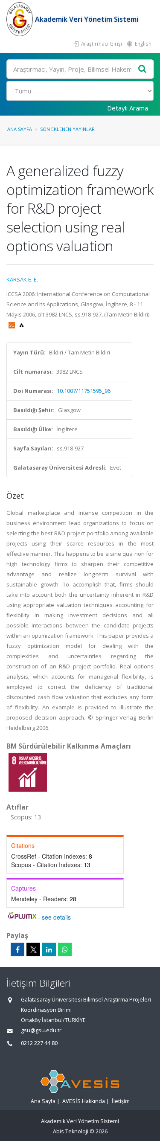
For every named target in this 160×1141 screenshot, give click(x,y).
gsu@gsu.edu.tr (41, 1030)
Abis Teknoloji (70, 1131)
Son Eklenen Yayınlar (67, 129)
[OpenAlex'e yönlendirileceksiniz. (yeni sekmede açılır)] (21, 324)
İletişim (121, 1101)
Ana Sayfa (19, 129)
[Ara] (142, 69)
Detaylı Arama (127, 108)
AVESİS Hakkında (83, 1101)
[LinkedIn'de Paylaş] (49, 949)
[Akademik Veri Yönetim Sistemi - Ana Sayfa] (20, 19)
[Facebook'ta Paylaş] (17, 949)
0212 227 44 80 (39, 1043)
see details (56, 917)
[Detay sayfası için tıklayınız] (27, 772)
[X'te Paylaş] (33, 949)
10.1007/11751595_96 (84, 391)
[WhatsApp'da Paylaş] (65, 949)
